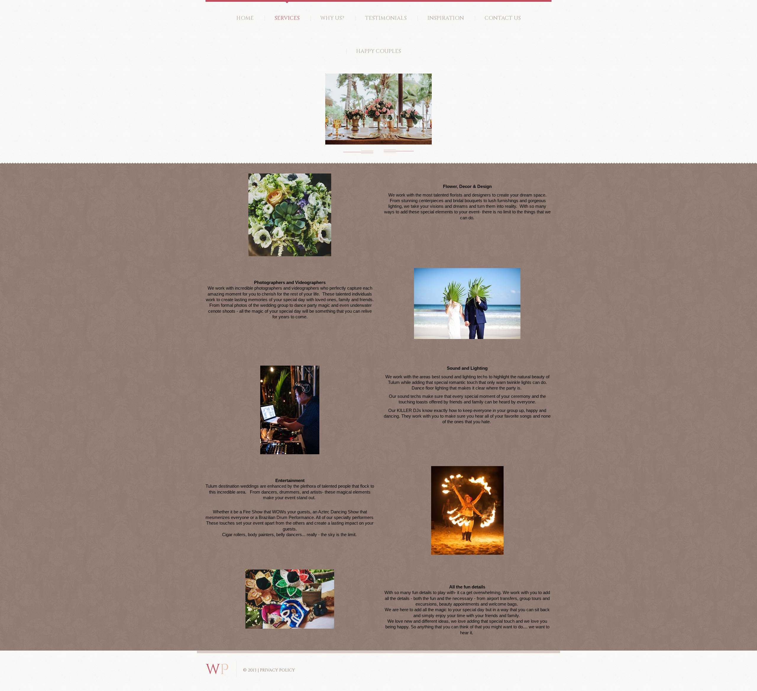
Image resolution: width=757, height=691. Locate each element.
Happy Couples (378, 51)
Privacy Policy (277, 670)
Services (287, 18)
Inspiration (445, 18)
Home (245, 18)
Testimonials (386, 18)
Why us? (332, 18)
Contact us (503, 18)
